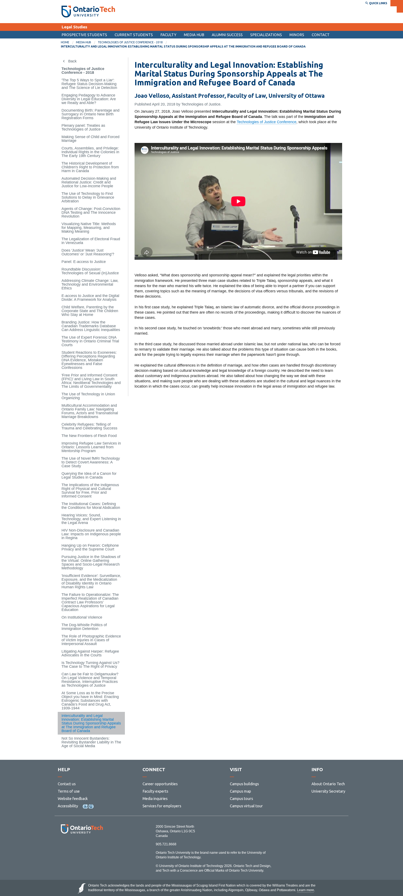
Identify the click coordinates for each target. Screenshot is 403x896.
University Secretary (328, 791)
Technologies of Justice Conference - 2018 (130, 42)
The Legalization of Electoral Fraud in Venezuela (90, 241)
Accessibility (68, 806)
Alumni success (227, 35)
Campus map (240, 791)
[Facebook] (63, 845)
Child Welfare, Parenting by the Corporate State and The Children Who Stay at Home (89, 311)
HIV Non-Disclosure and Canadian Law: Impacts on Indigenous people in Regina (91, 534)
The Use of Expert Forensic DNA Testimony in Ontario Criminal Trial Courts (90, 341)
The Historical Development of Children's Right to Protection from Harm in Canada (90, 167)
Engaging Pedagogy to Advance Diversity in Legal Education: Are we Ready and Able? (88, 99)
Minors (296, 35)
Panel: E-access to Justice (83, 262)
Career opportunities (160, 784)
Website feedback (73, 798)
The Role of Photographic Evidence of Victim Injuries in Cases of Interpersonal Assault (91, 640)
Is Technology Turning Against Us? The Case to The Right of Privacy (90, 665)
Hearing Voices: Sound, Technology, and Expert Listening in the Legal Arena (91, 519)
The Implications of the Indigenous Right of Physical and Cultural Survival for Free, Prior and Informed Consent (90, 490)
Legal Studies (74, 27)
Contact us (67, 784)
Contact (321, 35)
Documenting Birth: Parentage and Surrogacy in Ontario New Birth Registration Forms (90, 114)
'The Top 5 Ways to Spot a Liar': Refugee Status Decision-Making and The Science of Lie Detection (89, 84)
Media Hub (194, 35)
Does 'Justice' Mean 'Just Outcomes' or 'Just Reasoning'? (87, 252)
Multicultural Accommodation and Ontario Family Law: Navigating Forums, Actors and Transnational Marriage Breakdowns (89, 411)
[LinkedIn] (91, 845)
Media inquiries (155, 798)
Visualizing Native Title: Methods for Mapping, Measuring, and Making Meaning (88, 228)
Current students (134, 35)
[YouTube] (100, 845)
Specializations (266, 35)
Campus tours (241, 798)
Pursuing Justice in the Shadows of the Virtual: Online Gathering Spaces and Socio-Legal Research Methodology (90, 562)
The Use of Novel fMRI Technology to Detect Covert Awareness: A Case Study (90, 462)
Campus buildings (244, 784)
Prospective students (84, 35)
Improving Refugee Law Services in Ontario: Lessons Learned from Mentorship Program (91, 447)
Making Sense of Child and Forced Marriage (90, 139)
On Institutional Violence (81, 617)
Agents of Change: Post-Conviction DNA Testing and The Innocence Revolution (90, 212)
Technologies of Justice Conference (266, 122)
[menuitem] (320, 34)
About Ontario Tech (328, 784)
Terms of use (69, 791)
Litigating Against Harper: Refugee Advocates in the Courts (90, 653)
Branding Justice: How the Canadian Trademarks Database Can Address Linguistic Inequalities (90, 326)
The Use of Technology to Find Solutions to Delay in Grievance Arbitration (87, 197)
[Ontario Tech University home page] (88, 11)
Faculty (168, 35)
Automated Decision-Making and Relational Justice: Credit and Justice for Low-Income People (88, 182)
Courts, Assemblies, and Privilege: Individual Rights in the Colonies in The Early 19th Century (90, 152)
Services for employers (162, 806)
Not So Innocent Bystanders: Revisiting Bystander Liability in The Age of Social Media (91, 742)
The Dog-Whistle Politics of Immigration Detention (84, 627)
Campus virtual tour (246, 806)
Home (65, 42)
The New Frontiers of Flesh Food (89, 436)
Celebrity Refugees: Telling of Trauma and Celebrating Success (89, 426)
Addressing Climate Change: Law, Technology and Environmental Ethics (89, 284)
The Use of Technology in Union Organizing (88, 396)
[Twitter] (72, 845)
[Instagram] (82, 845)
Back (72, 61)
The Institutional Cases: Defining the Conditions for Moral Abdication (90, 506)
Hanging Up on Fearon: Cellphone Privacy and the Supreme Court (90, 547)
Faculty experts (155, 791)
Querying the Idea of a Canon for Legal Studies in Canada (88, 475)
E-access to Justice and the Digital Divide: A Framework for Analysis (90, 298)
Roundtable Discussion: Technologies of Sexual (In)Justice (90, 271)
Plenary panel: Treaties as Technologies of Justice (83, 127)
